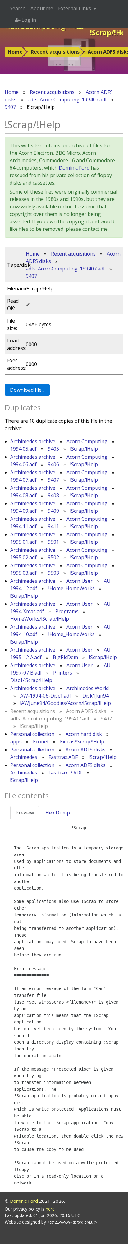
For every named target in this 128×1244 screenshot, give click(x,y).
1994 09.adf (23, 510)
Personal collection (32, 734)
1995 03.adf (23, 572)
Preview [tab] (25, 812)
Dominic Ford (74, 167)
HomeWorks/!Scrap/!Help (39, 618)
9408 (53, 495)
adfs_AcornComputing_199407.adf (67, 99)
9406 (53, 464)
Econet (41, 741)
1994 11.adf (23, 526)
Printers (62, 672)
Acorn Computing (86, 441)
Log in (28, 19)
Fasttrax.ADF (63, 757)
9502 (53, 557)
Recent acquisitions (55, 51)
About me (41, 8)
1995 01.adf (23, 541)
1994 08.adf (23, 495)
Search (17, 8)
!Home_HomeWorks (71, 588)
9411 (53, 526)
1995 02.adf (23, 557)
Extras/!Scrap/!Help (82, 741)
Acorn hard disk (84, 734)
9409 (53, 510)
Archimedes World (87, 688)
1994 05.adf (23, 448)
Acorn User (79, 580)
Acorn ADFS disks (86, 749)
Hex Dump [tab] (57, 812)
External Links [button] (75, 8)
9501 (53, 541)
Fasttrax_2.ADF (65, 772)
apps (16, 741)
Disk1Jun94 (95, 695)
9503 (53, 572)
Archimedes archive (32, 441)
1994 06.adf (23, 464)
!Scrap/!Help (84, 448)
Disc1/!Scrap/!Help (31, 680)
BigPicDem (65, 657)
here (50, 1209)
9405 (53, 448)
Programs (67, 611)
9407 (10, 107)
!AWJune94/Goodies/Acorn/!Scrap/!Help (65, 703)
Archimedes (23, 757)
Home (15, 51)
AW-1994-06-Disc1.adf (45, 695)
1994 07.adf (23, 479)
